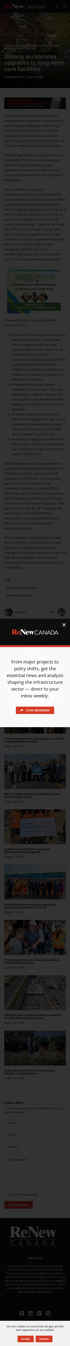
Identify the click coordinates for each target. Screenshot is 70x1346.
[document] (35, 673)
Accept (25, 1339)
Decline (44, 1339)
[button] (64, 625)
